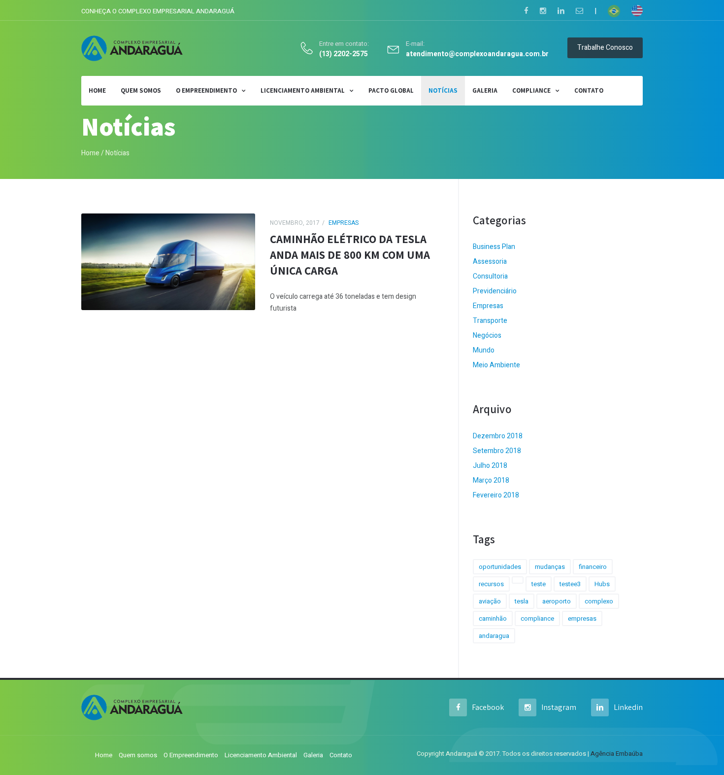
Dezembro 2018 (498, 436)
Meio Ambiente (496, 365)
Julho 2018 (490, 465)
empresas (582, 618)
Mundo (483, 350)
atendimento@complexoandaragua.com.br (477, 54)
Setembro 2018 (497, 451)
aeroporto (556, 601)
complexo (599, 601)
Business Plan (494, 247)
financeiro (593, 566)
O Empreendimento (206, 90)
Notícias (443, 90)
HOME (97, 90)
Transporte (490, 321)
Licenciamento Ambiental (303, 90)
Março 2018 (491, 480)
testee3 (570, 584)
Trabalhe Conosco (605, 47)
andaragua (494, 635)
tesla (521, 601)
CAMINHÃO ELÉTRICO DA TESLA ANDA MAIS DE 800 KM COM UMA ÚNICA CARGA (350, 255)
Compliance (531, 90)
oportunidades (500, 566)
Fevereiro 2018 (496, 495)
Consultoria (490, 276)
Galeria (484, 90)
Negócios (487, 335)
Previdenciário (495, 291)
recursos (491, 584)
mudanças (550, 566)
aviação (490, 601)
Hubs (602, 584)
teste (538, 584)
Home (90, 153)
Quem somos (141, 90)
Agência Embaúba (617, 753)
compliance (537, 618)
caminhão (493, 618)
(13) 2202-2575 (343, 54)
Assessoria (490, 261)
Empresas (344, 222)
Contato (588, 90)
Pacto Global (391, 90)
